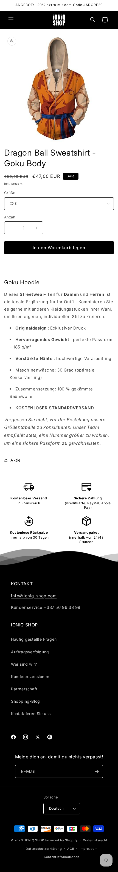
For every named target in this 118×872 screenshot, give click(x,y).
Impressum (88, 849)
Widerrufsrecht (95, 840)
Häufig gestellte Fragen (34, 639)
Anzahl (10, 217)
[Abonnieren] (97, 771)
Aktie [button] (15, 460)
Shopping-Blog (25, 701)
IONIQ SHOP (34, 840)
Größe (9, 192)
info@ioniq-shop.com (34, 595)
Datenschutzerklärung (44, 849)
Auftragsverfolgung (30, 651)
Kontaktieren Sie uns (31, 713)
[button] (11, 20)
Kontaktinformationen (62, 857)
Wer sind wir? (24, 664)
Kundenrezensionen (30, 676)
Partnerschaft (24, 689)
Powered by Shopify (61, 840)
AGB (70, 849)
